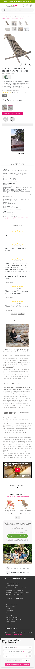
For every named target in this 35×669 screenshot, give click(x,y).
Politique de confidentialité (14, 594)
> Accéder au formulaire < (13, 634)
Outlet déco (9, 610)
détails (5, 644)
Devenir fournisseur (11, 621)
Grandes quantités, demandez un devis (17, 592)
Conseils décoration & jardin (14, 619)
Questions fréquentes (12, 585)
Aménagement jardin (8, 17)
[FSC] (6, 119)
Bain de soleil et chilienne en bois (12, 18)
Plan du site (9, 624)
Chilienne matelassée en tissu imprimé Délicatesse (25, 512)
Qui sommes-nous (11, 604)
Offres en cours (10, 606)
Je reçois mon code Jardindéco (17, 536)
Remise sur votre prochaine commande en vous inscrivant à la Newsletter (17, 523)
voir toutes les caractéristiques (11, 90)
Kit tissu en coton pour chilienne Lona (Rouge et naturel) (10, 512)
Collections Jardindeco (12, 617)
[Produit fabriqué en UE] (12, 119)
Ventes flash (9, 608)
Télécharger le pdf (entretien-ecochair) (13, 217)
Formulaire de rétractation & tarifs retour (18, 588)
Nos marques (10, 615)
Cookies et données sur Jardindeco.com (12, 641)
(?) (16, 647)
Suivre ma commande (12, 583)
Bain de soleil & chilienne (23, 17)
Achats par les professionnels (14, 590)
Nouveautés (9, 613)
